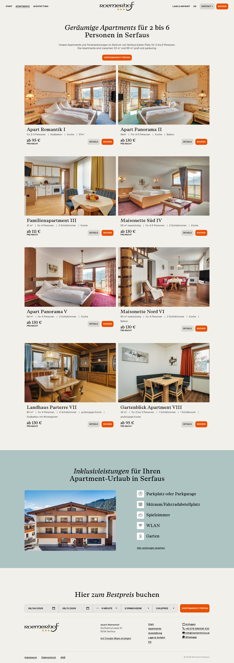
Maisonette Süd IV (141, 220)
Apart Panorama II (141, 129)
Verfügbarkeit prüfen (117, 57)
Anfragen (190, 624)
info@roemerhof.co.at (197, 632)
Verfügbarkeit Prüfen (195, 608)
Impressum (31, 657)
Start (9, 6)
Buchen (222, 6)
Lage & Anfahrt (181, 6)
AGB (62, 657)
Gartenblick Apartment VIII (151, 407)
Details (93, 141)
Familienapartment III (51, 220)
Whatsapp (191, 637)
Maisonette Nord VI (142, 311)
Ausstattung (40, 6)
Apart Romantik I (46, 129)
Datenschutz (48, 657)
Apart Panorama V (47, 311)
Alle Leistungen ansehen (151, 548)
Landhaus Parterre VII (52, 407)
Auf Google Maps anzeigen (115, 638)
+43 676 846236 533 (197, 628)
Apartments (23, 6)
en (194, 6)
